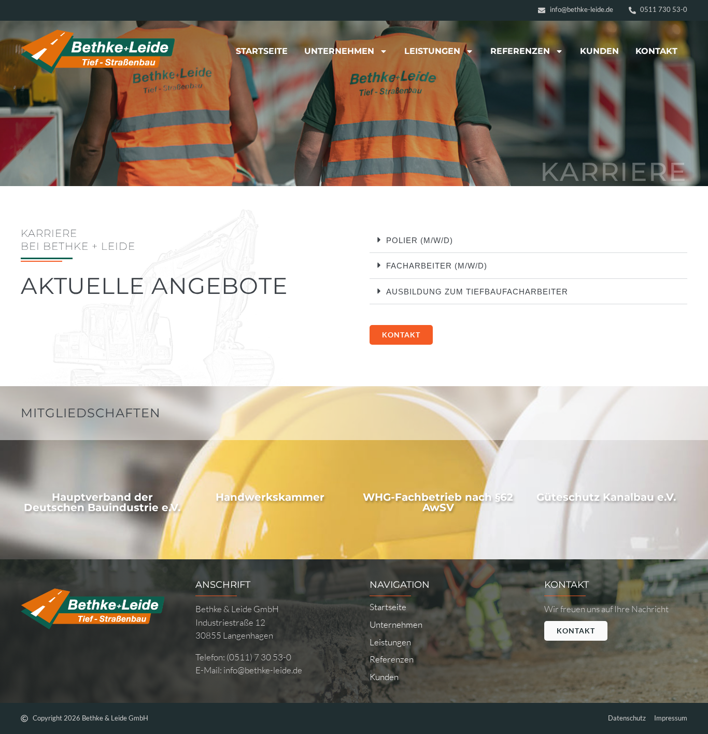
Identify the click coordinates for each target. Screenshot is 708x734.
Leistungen (432, 51)
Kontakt (656, 51)
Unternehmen (339, 51)
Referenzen (520, 51)
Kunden (599, 51)
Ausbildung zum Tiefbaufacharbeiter (477, 291)
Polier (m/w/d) (419, 240)
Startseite (262, 51)
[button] (528, 240)
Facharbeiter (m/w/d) (436, 265)
